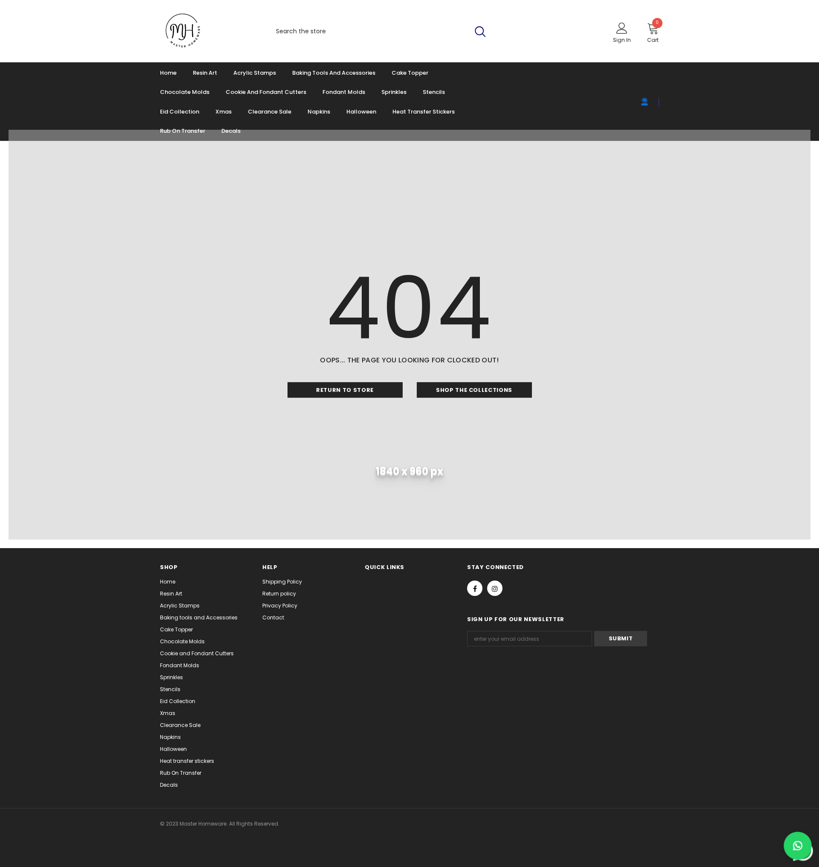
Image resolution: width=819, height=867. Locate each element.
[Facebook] (474, 588)
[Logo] (208, 31)
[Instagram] (494, 588)
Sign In (622, 40)
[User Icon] (622, 28)
